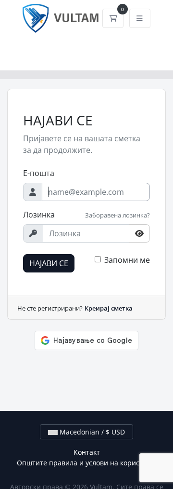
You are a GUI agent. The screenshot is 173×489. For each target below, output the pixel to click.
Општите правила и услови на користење (86, 462)
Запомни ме (127, 260)
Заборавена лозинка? (117, 215)
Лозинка (39, 214)
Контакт (87, 452)
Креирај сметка (109, 308)
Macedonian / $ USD (91, 431)
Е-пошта (38, 173)
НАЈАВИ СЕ (48, 263)
